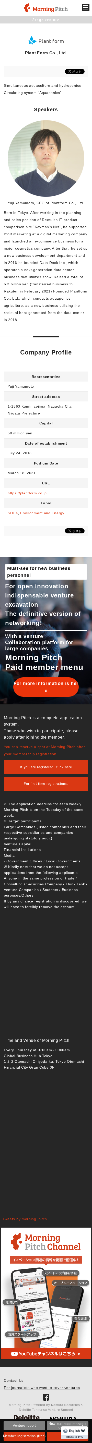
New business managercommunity (68, 1425)
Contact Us (14, 1380)
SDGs (13, 513)
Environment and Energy (42, 513)
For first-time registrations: (46, 784)
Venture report (24, 1425)
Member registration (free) (24, 1436)
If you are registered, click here (46, 767)
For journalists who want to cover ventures (42, 1388)
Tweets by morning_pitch (25, 1219)
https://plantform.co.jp (27, 493)
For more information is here (46, 687)
